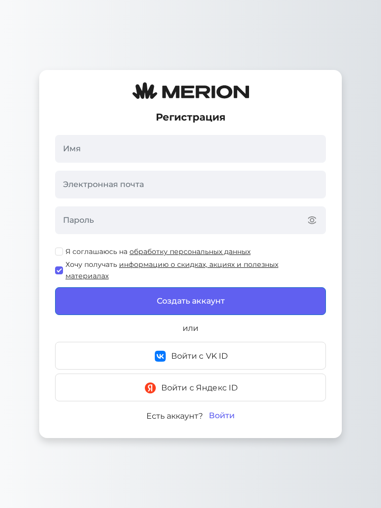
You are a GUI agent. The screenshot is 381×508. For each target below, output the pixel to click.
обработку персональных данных (190, 251)
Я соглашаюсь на (158, 251)
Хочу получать (171, 270)
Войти (222, 416)
